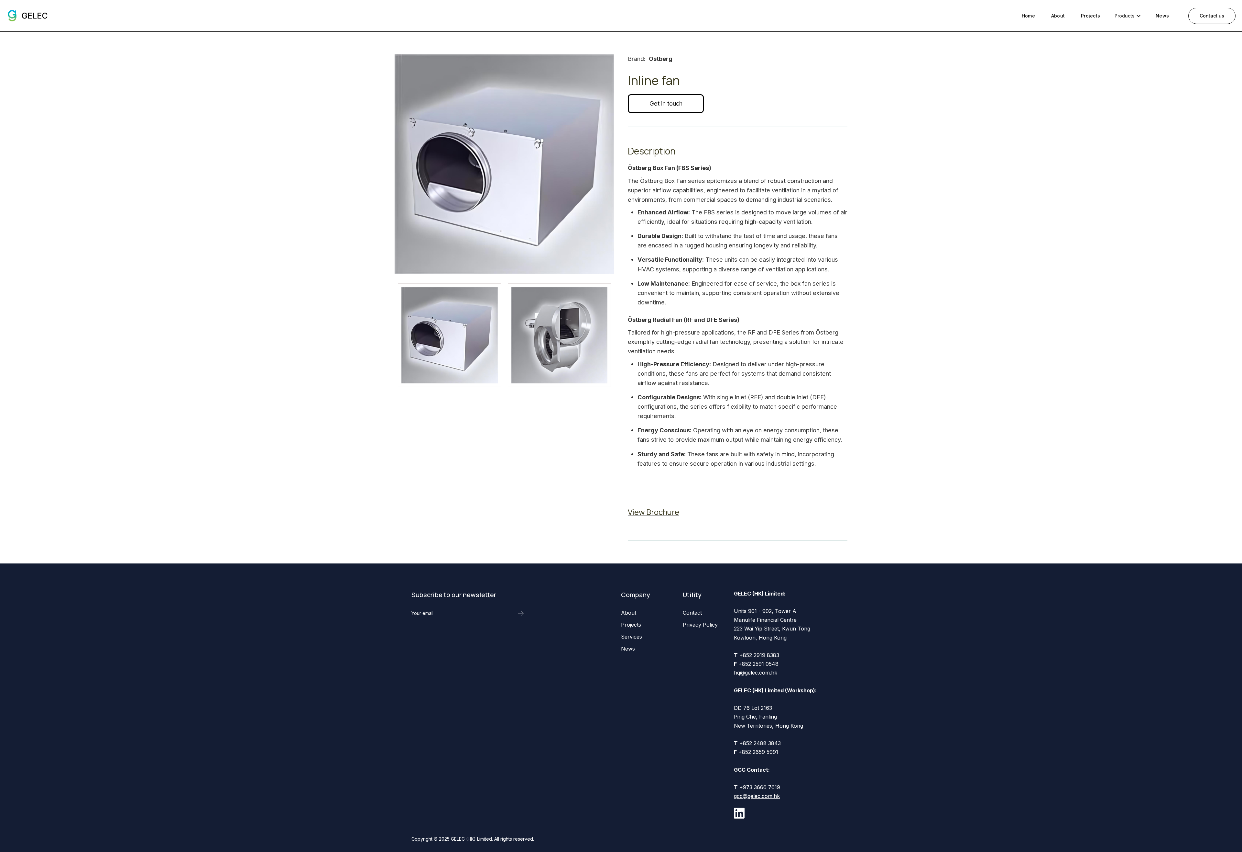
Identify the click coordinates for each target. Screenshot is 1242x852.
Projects (1090, 15)
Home (1028, 15)
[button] (1128, 16)
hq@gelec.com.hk (755, 672)
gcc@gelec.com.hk (757, 796)
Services (631, 636)
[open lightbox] (449, 335)
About (1058, 15)
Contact (692, 612)
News (1162, 15)
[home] (27, 15)
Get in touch (665, 103)
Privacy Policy (700, 624)
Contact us (1212, 15)
